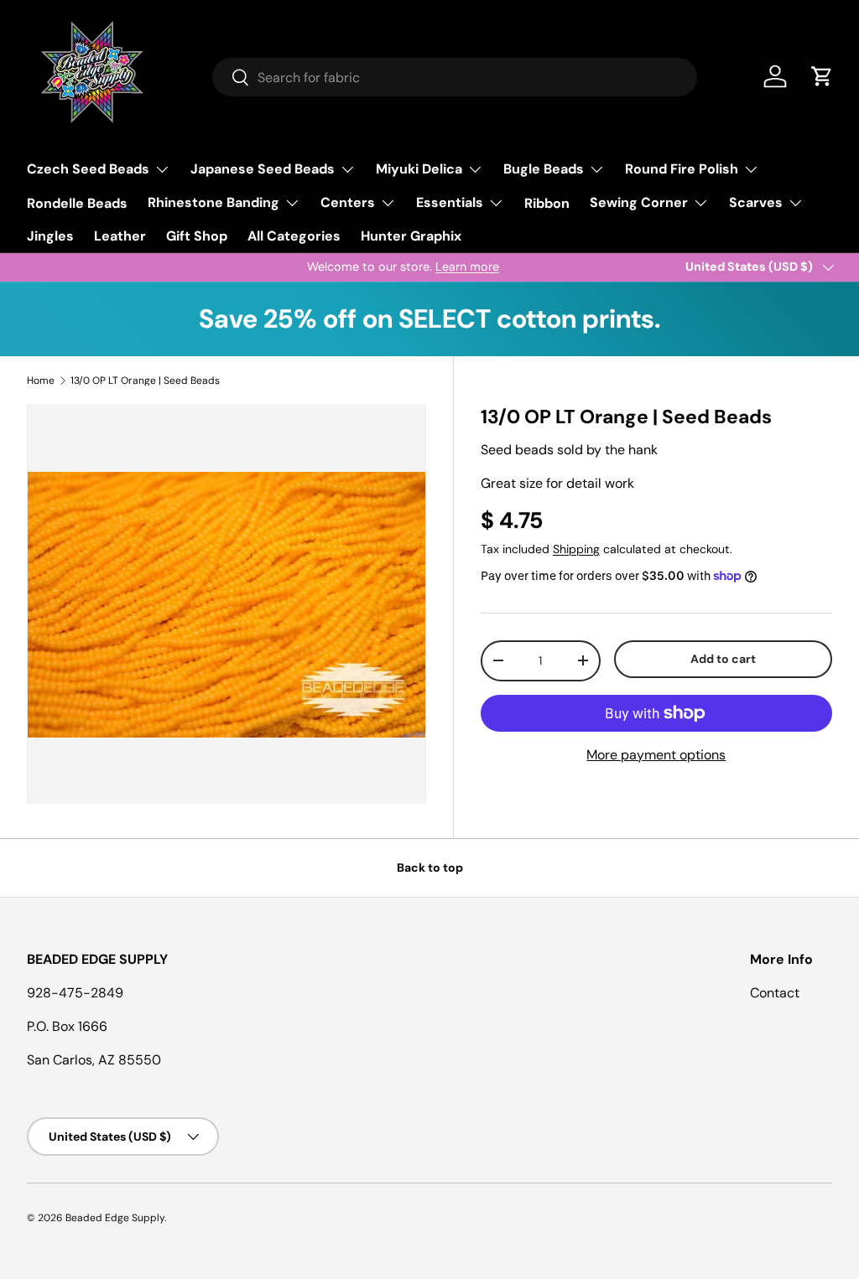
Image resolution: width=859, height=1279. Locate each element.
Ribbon (547, 203)
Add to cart (723, 658)
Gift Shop (196, 236)
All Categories (294, 236)
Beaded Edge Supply (114, 1218)
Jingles (50, 236)
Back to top (430, 867)
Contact (774, 993)
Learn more (181, 266)
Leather (120, 236)
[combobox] (455, 77)
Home (41, 380)
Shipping (576, 549)
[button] (822, 76)
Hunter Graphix (411, 236)
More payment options (656, 755)
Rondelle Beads (77, 203)
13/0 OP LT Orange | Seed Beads (145, 380)
